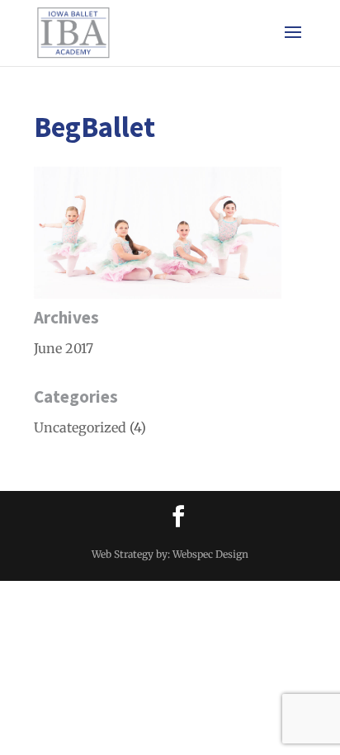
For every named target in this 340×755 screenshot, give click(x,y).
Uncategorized (80, 427)
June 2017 (63, 348)
